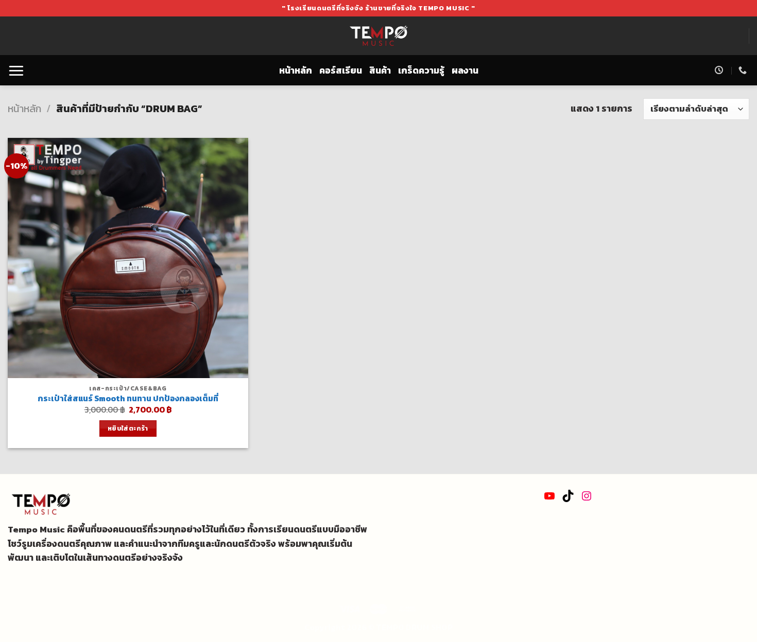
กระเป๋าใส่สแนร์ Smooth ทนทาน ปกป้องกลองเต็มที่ (128, 399)
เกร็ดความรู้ (421, 70)
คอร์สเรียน (340, 70)
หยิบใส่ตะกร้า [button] (128, 428)
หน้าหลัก (295, 70)
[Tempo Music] (378, 36)
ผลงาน (465, 70)
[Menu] (16, 70)
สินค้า (380, 70)
